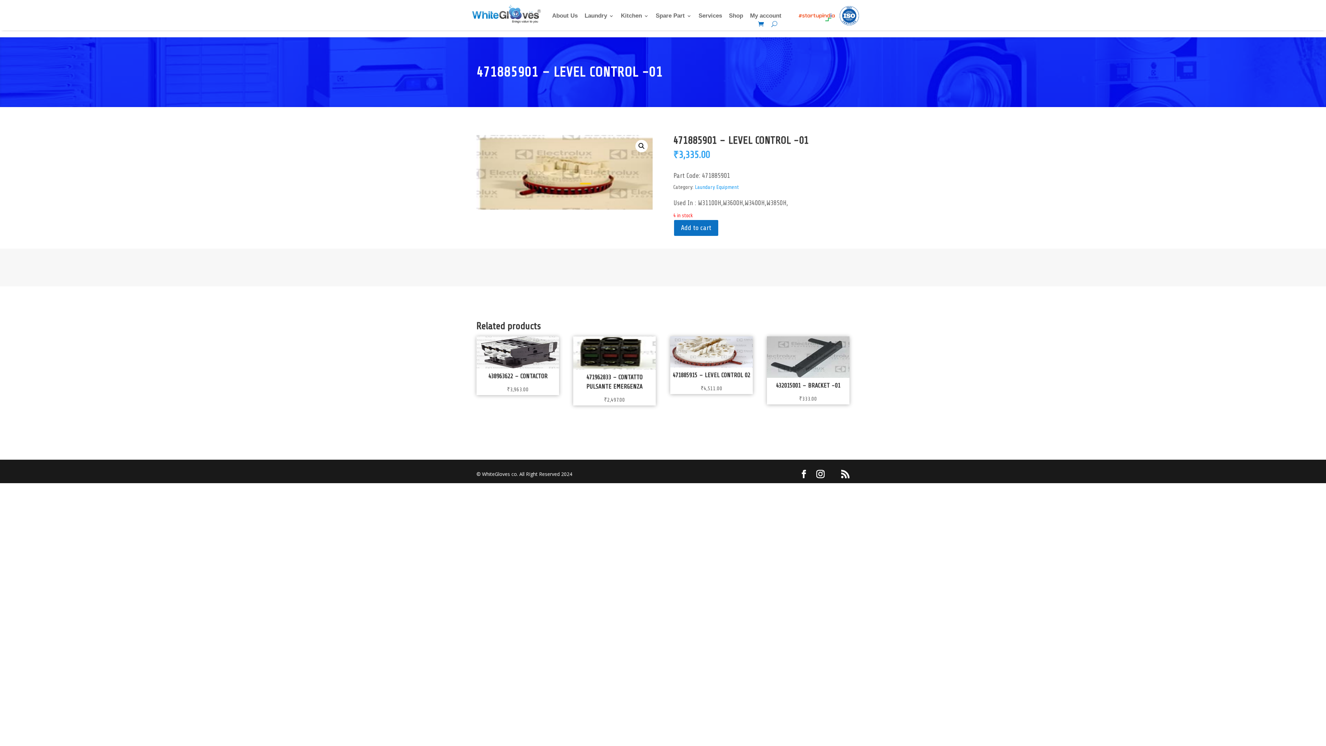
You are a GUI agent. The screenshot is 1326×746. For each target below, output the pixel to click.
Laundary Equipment (717, 187)
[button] (641, 146)
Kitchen (631, 16)
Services (710, 16)
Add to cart (696, 228)
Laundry (596, 16)
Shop (736, 16)
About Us (565, 16)
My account (765, 16)
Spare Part (670, 16)
